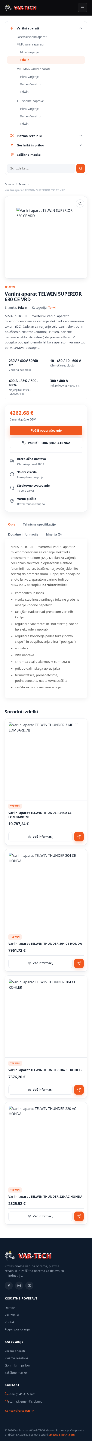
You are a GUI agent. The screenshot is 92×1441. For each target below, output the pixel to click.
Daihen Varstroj (30, 84)
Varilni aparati (15, 1351)
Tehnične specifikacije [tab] (39, 524)
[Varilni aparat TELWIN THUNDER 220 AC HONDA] (46, 1143)
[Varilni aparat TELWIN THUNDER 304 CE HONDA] (46, 890)
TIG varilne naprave (30, 101)
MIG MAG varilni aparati (33, 69)
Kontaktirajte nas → (19, 1411)
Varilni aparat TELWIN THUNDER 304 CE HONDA (45, 944)
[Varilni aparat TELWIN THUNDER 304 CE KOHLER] (46, 1017)
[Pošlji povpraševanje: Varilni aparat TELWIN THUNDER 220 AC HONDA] (79, 1216)
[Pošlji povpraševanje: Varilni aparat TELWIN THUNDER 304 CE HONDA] (79, 963)
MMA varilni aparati (30, 44)
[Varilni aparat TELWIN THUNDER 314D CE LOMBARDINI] (46, 759)
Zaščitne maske (16, 1373)
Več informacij (43, 837)
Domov (9, 184)
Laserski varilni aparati (32, 37)
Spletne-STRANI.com (62, 1435)
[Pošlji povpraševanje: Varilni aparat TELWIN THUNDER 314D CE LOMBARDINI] (79, 836)
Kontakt (10, 1322)
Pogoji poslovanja (17, 1329)
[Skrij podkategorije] (80, 28)
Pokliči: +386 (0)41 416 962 (49, 443)
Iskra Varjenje (29, 52)
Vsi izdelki (12, 1315)
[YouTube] (29, 1286)
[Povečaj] (80, 203)
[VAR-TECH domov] (21, 7)
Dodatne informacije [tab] (23, 534)
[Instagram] (19, 1286)
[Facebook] (9, 1286)
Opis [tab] (11, 524)
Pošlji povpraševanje (46, 430)
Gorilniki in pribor (17, 1365)
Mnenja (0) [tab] (54, 534)
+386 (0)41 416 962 (21, 1394)
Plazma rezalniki (16, 1358)
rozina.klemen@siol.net (25, 1401)
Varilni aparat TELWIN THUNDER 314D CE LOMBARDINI (39, 815)
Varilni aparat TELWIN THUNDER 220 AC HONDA (45, 1196)
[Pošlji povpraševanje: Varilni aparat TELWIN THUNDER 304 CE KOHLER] (79, 1090)
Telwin (24, 60)
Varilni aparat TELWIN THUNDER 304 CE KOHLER (45, 1070)
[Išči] (80, 168)
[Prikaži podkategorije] (80, 135)
